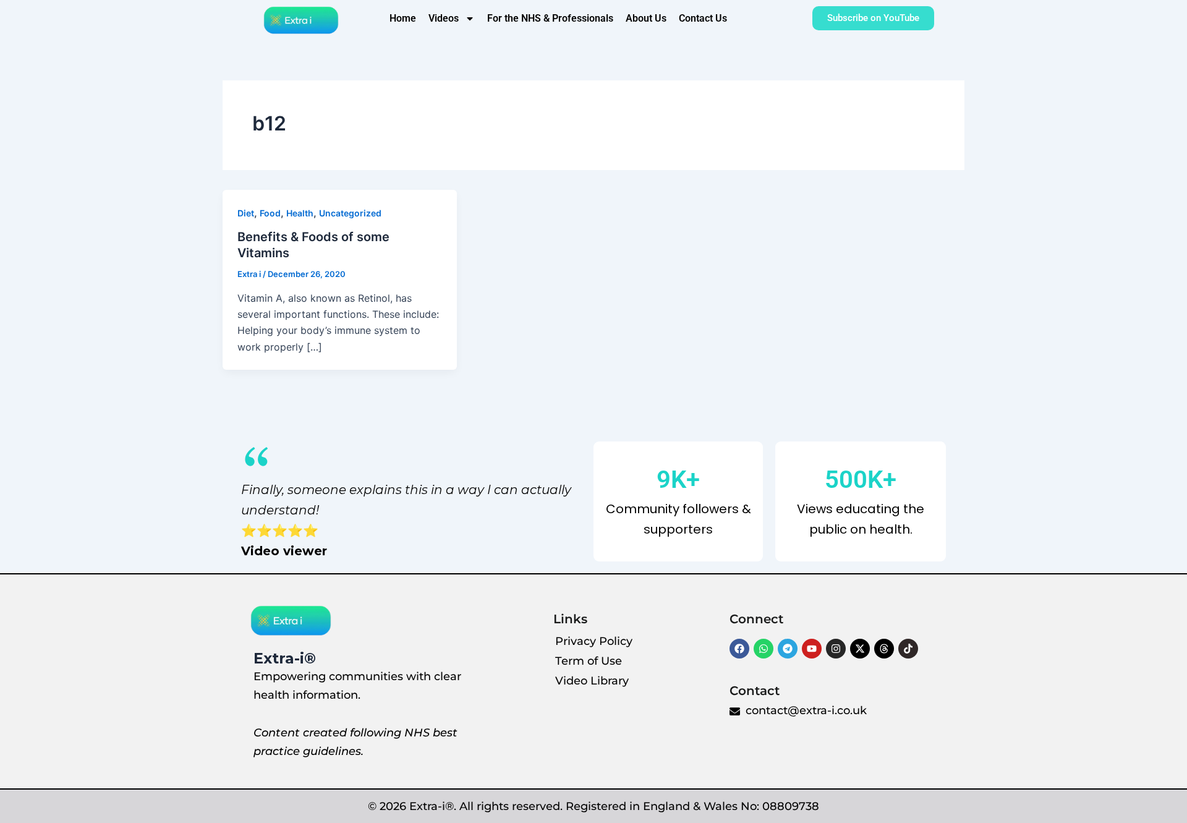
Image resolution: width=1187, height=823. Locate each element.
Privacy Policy (593, 641)
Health (299, 213)
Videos (443, 18)
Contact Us (703, 18)
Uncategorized (350, 213)
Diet (245, 213)
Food (270, 213)
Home (402, 18)
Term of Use (588, 661)
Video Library (592, 681)
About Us (646, 18)
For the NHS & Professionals (550, 18)
